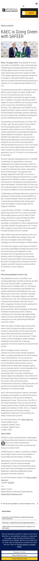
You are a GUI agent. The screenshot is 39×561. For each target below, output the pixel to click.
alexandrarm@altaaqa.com (12, 494)
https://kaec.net (27, 419)
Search (31, 13)
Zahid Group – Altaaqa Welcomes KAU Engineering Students (18, 522)
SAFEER (11, 483)
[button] (36, 3)
